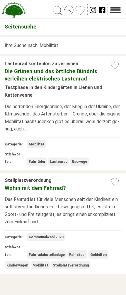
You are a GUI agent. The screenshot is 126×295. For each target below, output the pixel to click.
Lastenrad (58, 162)
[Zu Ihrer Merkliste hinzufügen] (115, 65)
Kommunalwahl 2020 (46, 237)
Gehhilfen (98, 255)
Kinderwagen (17, 265)
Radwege (79, 162)
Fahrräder (37, 162)
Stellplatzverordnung (71, 265)
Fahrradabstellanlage (47, 255)
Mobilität (37, 144)
